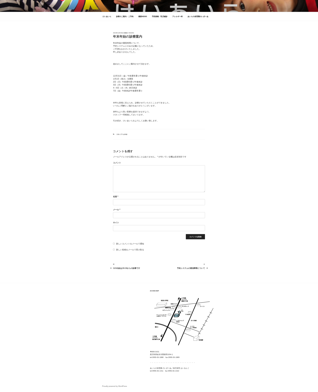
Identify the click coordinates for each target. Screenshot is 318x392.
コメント (117, 163)
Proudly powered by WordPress (114, 386)
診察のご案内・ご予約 (125, 16)
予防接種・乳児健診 (159, 16)
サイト (116, 223)
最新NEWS (142, 16)
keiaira (131, 33)
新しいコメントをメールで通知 (130, 244)
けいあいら (107, 16)
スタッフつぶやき (122, 134)
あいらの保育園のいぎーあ (198, 16)
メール (116, 210)
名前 (115, 197)
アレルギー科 (177, 16)
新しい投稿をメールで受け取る (130, 250)
